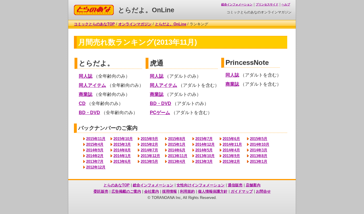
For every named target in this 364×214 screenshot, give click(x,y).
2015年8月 (176, 139)
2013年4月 (176, 161)
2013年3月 (204, 161)
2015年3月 (122, 144)
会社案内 (151, 191)
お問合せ (263, 191)
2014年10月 (259, 144)
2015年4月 (95, 144)
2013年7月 (95, 161)
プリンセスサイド (267, 4)
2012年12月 (96, 167)
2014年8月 (122, 150)
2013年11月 (177, 156)
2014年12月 (205, 144)
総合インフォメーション (237, 4)
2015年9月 (149, 139)
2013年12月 (150, 156)
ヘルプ (286, 4)
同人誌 (85, 76)
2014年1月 (122, 156)
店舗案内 (253, 185)
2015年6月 (231, 139)
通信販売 (235, 185)
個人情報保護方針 (213, 191)
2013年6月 (122, 161)
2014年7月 (149, 150)
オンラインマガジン (135, 24)
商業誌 (85, 94)
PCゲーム (160, 112)
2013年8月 (258, 156)
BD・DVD (89, 112)
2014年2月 (95, 156)
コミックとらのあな (90, 7)
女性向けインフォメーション (201, 185)
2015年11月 (96, 139)
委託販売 (101, 191)
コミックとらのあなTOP (94, 24)
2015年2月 (149, 144)
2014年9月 (95, 150)
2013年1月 (258, 161)
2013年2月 (231, 161)
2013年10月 (205, 156)
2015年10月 (123, 139)
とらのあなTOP (117, 185)
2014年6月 (176, 150)
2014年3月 (258, 150)
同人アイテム (92, 85)
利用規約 (187, 191)
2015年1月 (176, 144)
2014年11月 (232, 144)
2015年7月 (204, 139)
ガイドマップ (242, 191)
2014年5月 (204, 150)
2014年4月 (231, 150)
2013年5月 (149, 161)
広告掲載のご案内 (126, 191)
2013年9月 (231, 156)
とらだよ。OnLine (146, 10)
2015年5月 (258, 139)
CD (82, 103)
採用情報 (169, 191)
